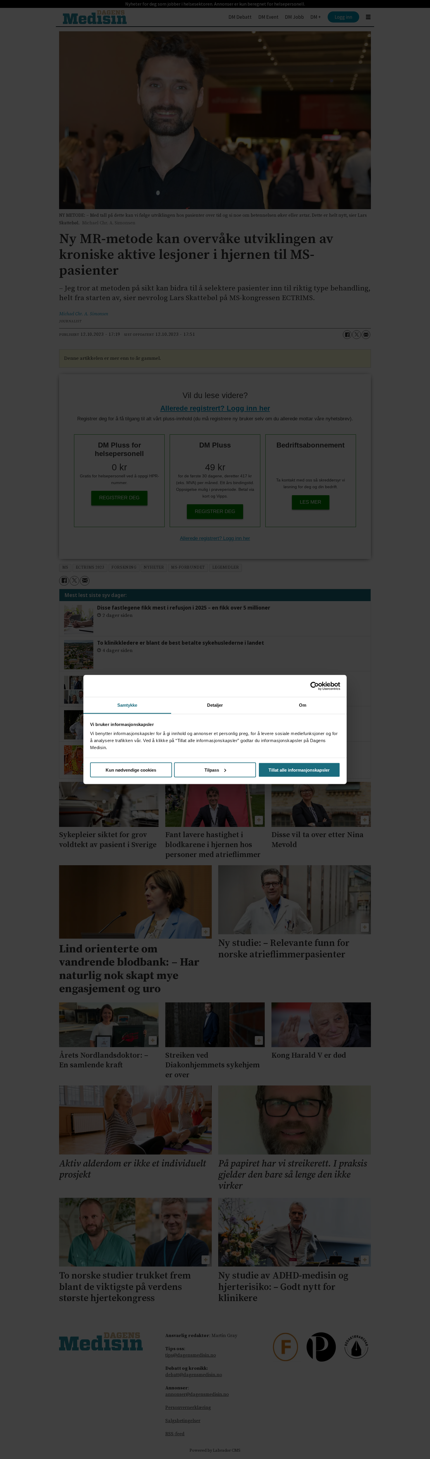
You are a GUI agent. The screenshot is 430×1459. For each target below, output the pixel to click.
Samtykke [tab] (127, 705)
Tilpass (211, 769)
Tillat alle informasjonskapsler (299, 769)
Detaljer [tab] (215, 705)
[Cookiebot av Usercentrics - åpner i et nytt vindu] (314, 686)
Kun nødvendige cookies (131, 769)
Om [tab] (302, 705)
